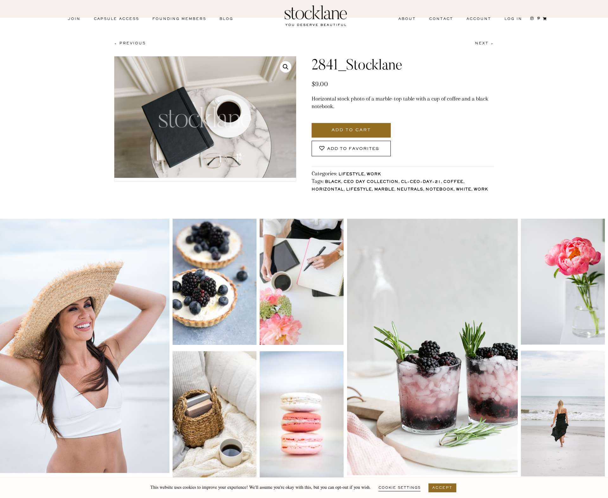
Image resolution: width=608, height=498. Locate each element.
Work (374, 174)
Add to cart (351, 130)
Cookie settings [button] (399, 487)
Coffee (453, 182)
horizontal (328, 189)
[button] (285, 67)
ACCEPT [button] (442, 487)
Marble (384, 189)
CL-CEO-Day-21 (421, 182)
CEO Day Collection (371, 182)
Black (333, 182)
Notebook (439, 189)
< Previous (130, 43)
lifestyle (359, 189)
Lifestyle (351, 174)
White (463, 189)
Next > (484, 43)
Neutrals (410, 189)
